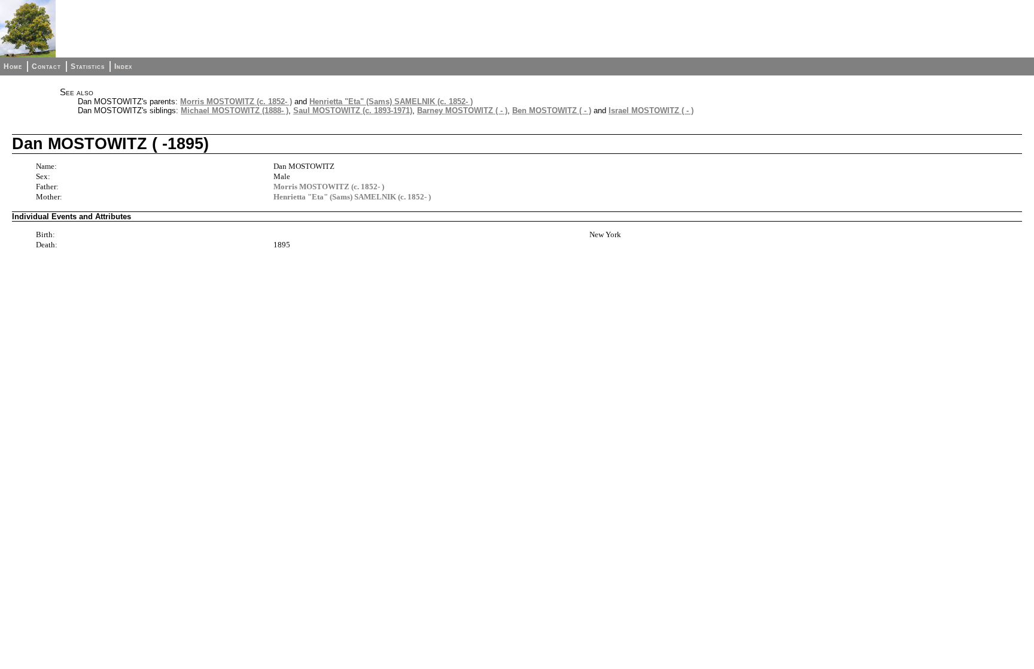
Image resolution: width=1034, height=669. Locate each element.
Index (123, 66)
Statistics (88, 66)
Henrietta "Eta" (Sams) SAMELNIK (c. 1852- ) (391, 101)
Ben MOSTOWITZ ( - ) (551, 110)
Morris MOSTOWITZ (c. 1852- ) (236, 101)
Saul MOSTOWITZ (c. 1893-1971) (352, 110)
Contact (46, 66)
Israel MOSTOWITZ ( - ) (651, 110)
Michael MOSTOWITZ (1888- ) (234, 110)
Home (13, 66)
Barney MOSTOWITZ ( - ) (462, 110)
